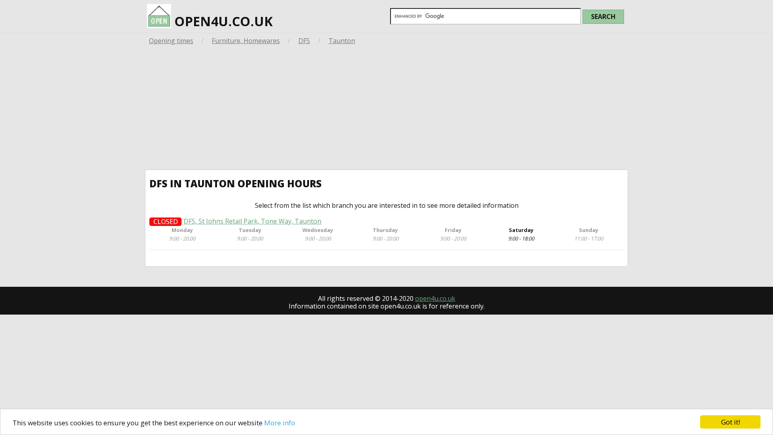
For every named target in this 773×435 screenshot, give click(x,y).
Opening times (171, 40)
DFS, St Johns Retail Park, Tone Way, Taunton (252, 221)
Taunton (342, 40)
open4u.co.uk (222, 21)
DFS (304, 40)
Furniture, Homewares (246, 40)
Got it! (730, 422)
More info (279, 422)
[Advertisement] (386, 109)
